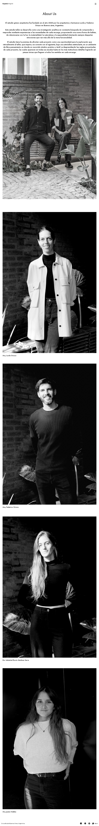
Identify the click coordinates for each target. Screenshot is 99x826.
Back (96, 823)
